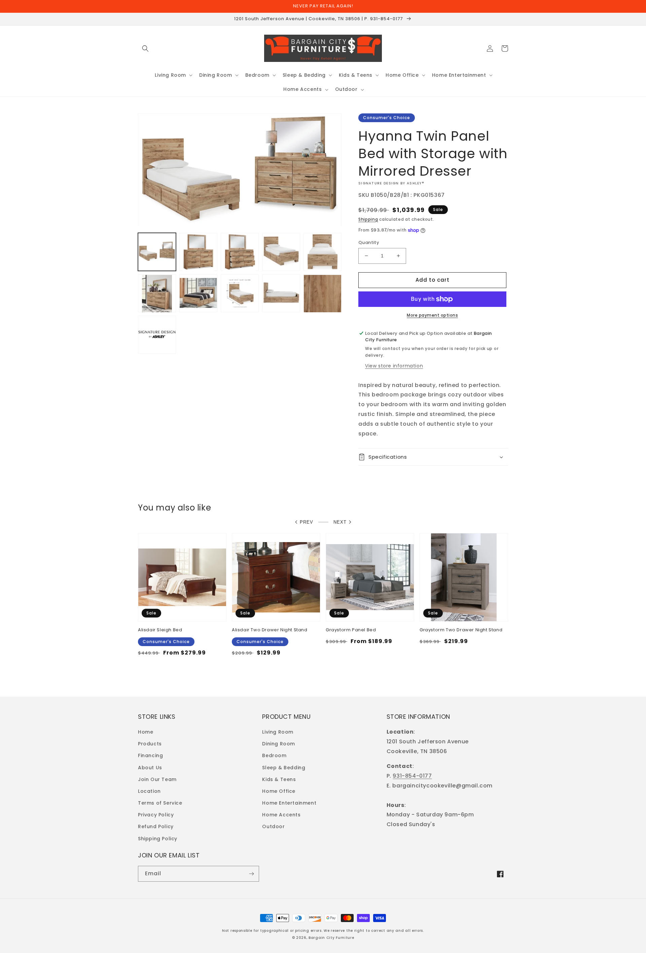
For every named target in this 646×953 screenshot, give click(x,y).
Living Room (277, 732)
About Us (150, 767)
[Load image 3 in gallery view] (240, 252)
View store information (394, 365)
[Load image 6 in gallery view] (157, 294)
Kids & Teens (279, 779)
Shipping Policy (157, 838)
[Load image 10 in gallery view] (322, 294)
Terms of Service (160, 803)
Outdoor (273, 826)
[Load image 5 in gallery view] (322, 252)
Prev (306, 522)
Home (145, 732)
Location (149, 791)
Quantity (368, 242)
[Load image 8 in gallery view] (240, 294)
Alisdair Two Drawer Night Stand (270, 630)
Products (150, 743)
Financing (150, 755)
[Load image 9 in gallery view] (281, 294)
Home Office (278, 791)
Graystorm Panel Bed (351, 630)
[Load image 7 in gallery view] (198, 294)
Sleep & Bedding (283, 767)
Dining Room (278, 743)
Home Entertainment (289, 803)
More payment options (432, 315)
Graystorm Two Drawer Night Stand (461, 630)
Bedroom (274, 755)
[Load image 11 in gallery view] (157, 335)
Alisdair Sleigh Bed (160, 630)
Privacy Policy (156, 814)
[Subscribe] (251, 874)
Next (340, 522)
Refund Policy (156, 826)
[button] (145, 48)
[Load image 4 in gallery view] (281, 252)
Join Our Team (157, 779)
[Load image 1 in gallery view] (157, 252)
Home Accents (281, 814)
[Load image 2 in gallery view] (198, 252)
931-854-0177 (412, 776)
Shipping (368, 219)
